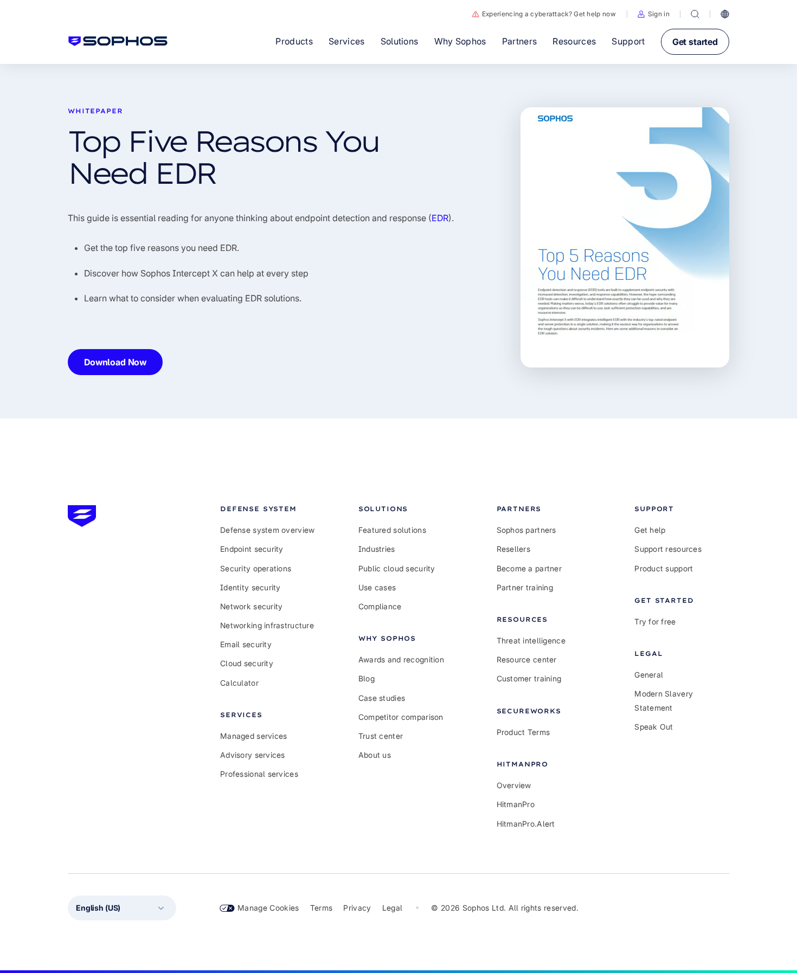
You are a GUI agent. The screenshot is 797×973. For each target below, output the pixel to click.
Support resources (668, 548)
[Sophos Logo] (118, 41)
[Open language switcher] (725, 14)
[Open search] (695, 14)
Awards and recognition (401, 659)
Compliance (380, 606)
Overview (514, 785)
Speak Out (653, 726)
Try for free (655, 621)
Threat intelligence (531, 640)
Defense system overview (267, 529)
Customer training (529, 678)
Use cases (377, 587)
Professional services (259, 773)
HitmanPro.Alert (526, 823)
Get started (695, 41)
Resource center (527, 659)
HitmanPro (516, 804)
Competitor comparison (401, 716)
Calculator (239, 682)
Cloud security (246, 663)
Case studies (381, 698)
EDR (440, 217)
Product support (663, 568)
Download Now (115, 362)
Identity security (250, 587)
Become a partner (529, 568)
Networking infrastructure (267, 625)
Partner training (525, 587)
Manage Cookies (268, 907)
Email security (246, 644)
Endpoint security (252, 548)
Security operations (255, 568)
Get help (649, 529)
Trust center (380, 735)
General (648, 674)
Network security (251, 606)
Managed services (253, 735)
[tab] (267, 508)
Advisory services (252, 754)
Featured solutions (392, 529)
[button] (654, 14)
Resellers (514, 548)
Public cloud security (396, 568)
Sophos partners (526, 529)
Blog (366, 678)
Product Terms (523, 732)
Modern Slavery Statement (663, 700)
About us (374, 754)
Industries (376, 548)
